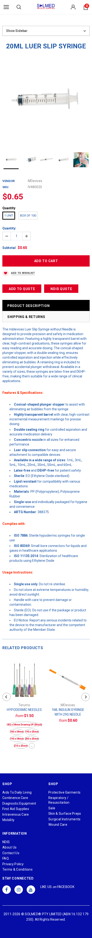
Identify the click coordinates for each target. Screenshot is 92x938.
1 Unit (8, 215)
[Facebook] (6, 889)
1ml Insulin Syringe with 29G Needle (68, 712)
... (32, 745)
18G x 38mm (17, 731)
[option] (46, 100)
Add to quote (22, 289)
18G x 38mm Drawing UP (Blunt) (24, 724)
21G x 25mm (21, 745)
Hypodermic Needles (24, 710)
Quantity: (9, 228)
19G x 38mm (17, 738)
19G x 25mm (32, 731)
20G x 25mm (32, 738)
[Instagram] (18, 889)
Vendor (8, 181)
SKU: (5, 187)
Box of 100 (28, 215)
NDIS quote (61, 289)
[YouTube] (31, 889)
